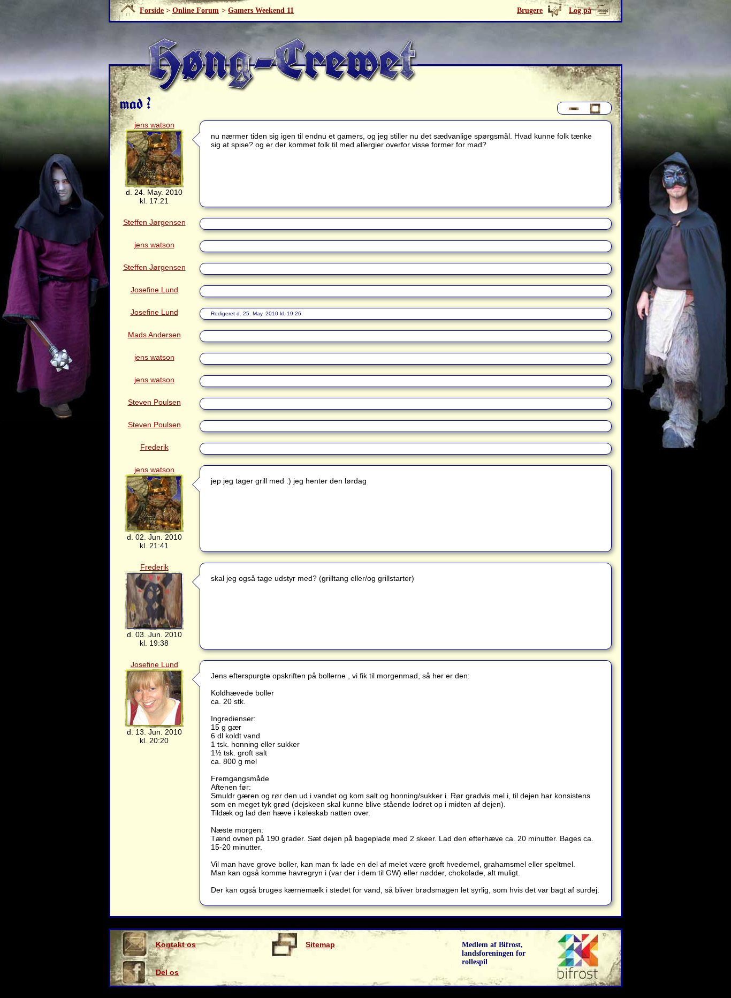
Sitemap (320, 944)
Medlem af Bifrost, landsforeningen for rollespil (494, 953)
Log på (580, 10)
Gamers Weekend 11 (261, 10)
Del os (167, 972)
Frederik (154, 447)
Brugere (530, 10)
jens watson (154, 124)
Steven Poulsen (154, 402)
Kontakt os (176, 944)
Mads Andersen (154, 334)
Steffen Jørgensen (154, 222)
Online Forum (195, 10)
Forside (152, 10)
